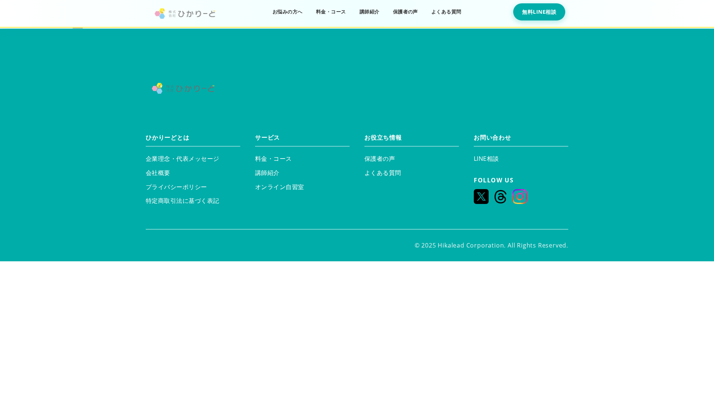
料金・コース (331, 11)
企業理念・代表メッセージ (182, 158)
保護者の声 (405, 11)
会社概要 (158, 173)
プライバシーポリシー (176, 187)
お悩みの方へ (288, 11)
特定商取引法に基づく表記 (182, 201)
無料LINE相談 (539, 11)
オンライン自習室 (279, 187)
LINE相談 (486, 158)
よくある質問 (446, 11)
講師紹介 (370, 11)
